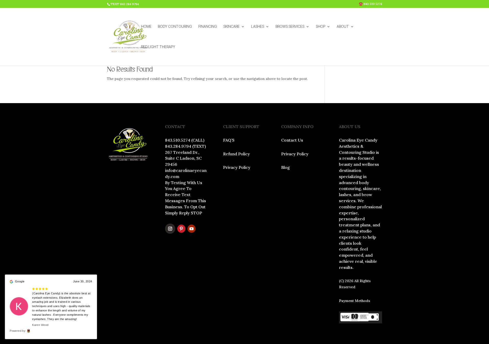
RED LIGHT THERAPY (158, 47)
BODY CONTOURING (175, 27)
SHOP (320, 27)
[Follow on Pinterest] (181, 229)
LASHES (257, 27)
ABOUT (343, 27)
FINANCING (207, 27)
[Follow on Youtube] (191, 229)
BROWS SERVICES (290, 27)
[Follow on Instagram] (170, 229)
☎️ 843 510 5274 (370, 4)
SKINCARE (231, 27)
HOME (146, 27)
